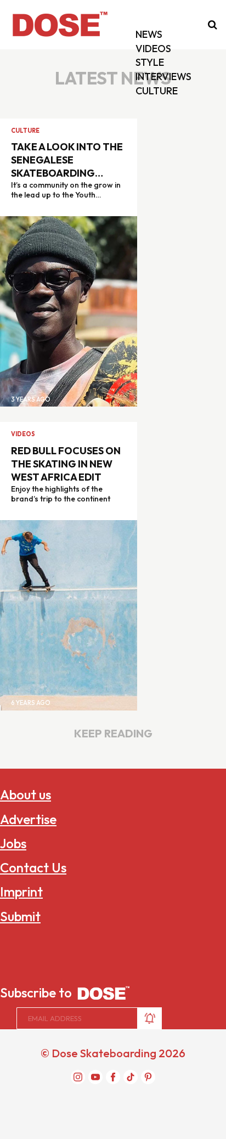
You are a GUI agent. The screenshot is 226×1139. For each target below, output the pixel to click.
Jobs (13, 843)
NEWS (148, 34)
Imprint (21, 891)
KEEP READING (113, 733)
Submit (20, 916)
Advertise (28, 819)
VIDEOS (153, 48)
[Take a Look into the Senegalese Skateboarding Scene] (68, 310)
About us (25, 794)
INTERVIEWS (163, 76)
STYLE (149, 62)
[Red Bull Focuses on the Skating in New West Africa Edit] (68, 614)
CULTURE (156, 90)
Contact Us (33, 867)
